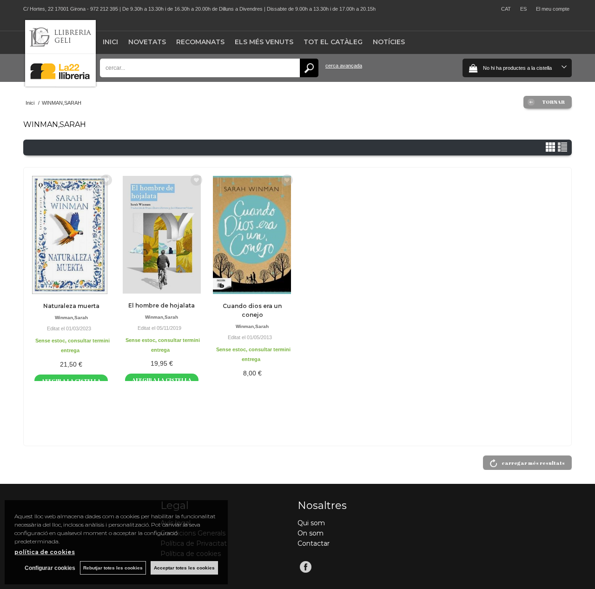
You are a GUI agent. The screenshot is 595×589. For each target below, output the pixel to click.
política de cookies (44, 552)
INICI (110, 42)
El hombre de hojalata (161, 305)
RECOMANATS (200, 42)
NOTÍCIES (389, 42)
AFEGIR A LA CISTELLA (71, 380)
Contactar (314, 543)
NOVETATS (147, 42)
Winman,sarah (71, 317)
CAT (506, 9)
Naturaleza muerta (71, 305)
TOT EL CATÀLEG (333, 42)
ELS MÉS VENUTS (264, 42)
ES (523, 9)
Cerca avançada (343, 65)
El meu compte (552, 9)
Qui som (311, 523)
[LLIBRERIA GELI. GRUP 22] (60, 84)
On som (311, 533)
